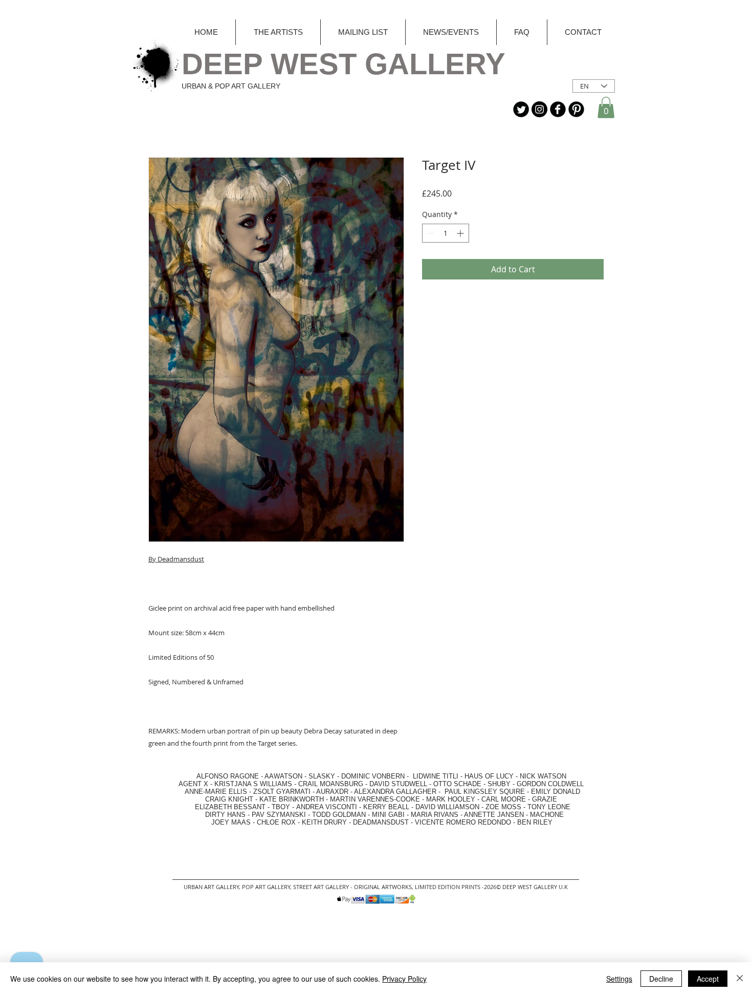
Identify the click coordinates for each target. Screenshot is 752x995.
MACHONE (547, 814)
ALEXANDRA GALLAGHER (395, 791)
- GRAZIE (541, 799)
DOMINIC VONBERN (373, 776)
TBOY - (284, 807)
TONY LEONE (548, 807)
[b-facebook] (558, 109)
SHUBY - (502, 784)
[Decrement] (430, 233)
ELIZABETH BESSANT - (222, 807)
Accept (708, 979)
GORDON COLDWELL (550, 784)
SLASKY (322, 776)
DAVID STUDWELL (398, 784)
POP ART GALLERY (266, 887)
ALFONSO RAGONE (215, 776)
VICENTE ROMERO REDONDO (463, 822)
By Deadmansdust (176, 559)
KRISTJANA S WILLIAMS (253, 784)
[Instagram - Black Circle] (539, 109)
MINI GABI (388, 814)
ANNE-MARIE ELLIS (216, 791)
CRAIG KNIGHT (230, 799)
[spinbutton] (445, 233)
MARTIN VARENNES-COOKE (375, 799)
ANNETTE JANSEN (495, 814)
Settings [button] (619, 979)
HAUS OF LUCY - (491, 776)
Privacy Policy (404, 979)
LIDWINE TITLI (435, 776)
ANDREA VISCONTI (326, 807)
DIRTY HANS (225, 814)
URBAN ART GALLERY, (212, 887)
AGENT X (190, 784)
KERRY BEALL (386, 807)
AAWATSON (283, 776)
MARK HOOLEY (450, 799)
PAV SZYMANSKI (280, 814)
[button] (606, 107)
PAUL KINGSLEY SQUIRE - (488, 791)
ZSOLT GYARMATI (282, 791)
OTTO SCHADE (457, 784)
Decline (661, 979)
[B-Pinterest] (576, 109)
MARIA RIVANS (435, 814)
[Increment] (461, 233)
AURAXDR (332, 791)
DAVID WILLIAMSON (447, 807)
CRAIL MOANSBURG (330, 784)
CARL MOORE (503, 799)
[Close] (740, 978)
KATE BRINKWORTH (291, 799)
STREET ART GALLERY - (323, 887)
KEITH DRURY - (327, 822)
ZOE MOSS (503, 807)
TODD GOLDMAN (339, 814)
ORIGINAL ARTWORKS (383, 887)
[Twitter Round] (521, 109)
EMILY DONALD (555, 791)
